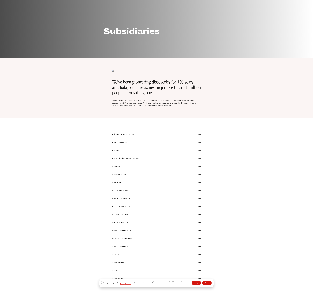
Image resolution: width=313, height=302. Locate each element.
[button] (138, 134)
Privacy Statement (125, 284)
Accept (196, 283)
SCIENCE (112, 24)
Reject (207, 283)
